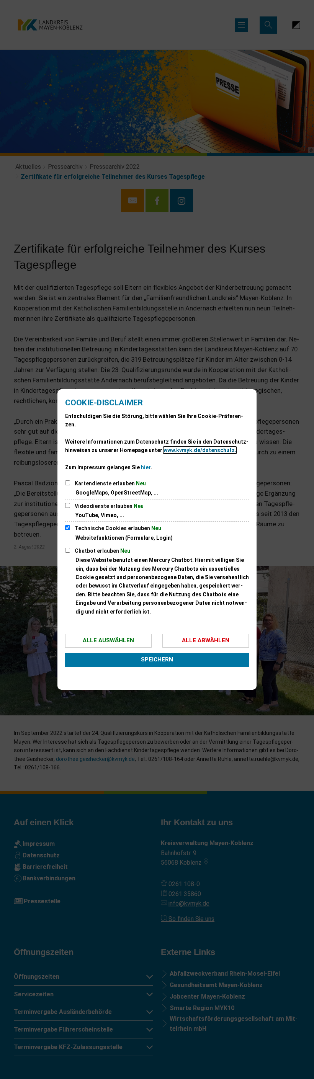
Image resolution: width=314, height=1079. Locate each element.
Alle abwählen (205, 640)
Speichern (157, 659)
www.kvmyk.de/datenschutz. (200, 450)
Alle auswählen (108, 640)
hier (145, 467)
